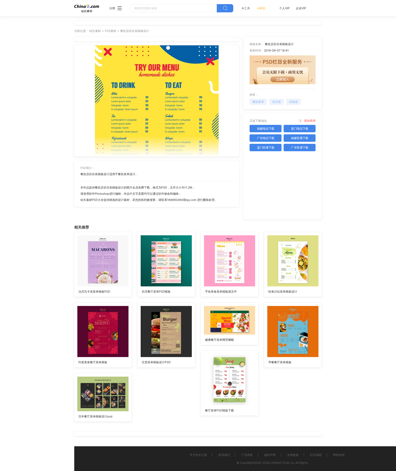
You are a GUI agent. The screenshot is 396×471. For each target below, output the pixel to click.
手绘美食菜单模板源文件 (221, 291)
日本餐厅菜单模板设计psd (95, 416)
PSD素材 (110, 31)
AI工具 (246, 8)
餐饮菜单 (258, 101)
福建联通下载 (299, 138)
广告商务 (247, 455)
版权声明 (270, 455)
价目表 (276, 101)
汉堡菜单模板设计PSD (156, 362)
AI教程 (261, 8)
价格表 (293, 101)
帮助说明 (338, 455)
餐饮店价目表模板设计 (134, 31)
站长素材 (95, 31)
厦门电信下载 (299, 128)
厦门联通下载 (265, 147)
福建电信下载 (265, 128)
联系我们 (224, 455)
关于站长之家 (198, 455)
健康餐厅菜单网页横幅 (219, 339)
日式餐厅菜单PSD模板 (156, 291)
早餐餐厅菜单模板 (279, 362)
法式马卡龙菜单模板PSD (94, 291)
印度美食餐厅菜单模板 (92, 362)
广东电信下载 (265, 138)
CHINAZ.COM (279, 462)
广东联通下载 (299, 147)
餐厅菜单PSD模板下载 (219, 410)
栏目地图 (316, 455)
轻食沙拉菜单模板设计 (282, 291)
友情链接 (293, 455)
